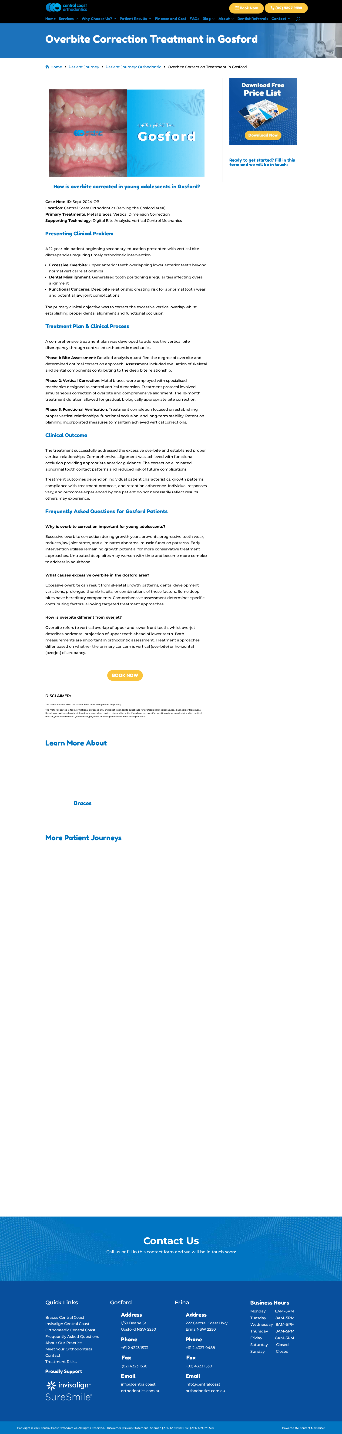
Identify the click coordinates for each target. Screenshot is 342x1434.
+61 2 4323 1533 (134, 1348)
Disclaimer (114, 1428)
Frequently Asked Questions (72, 1336)
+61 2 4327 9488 (200, 1348)
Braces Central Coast (64, 1317)
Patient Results (133, 19)
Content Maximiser (312, 1428)
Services (66, 19)
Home (50, 19)
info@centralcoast (138, 1384)
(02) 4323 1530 (135, 1366)
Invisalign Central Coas (66, 1324)
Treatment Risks (61, 1361)
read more (66, 986)
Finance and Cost (170, 19)
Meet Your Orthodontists (68, 1349)
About (224, 19)
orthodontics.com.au (141, 1391)
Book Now (246, 8)
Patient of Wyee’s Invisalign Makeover (92, 1122)
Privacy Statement (136, 1428)
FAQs (194, 19)
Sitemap (155, 1428)
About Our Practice (63, 1343)
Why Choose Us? (97, 19)
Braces (82, 803)
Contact (279, 19)
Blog (207, 19)
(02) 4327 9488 (286, 8)
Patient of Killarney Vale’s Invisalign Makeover (100, 962)
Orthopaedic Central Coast (70, 1330)
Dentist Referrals (253, 19)
